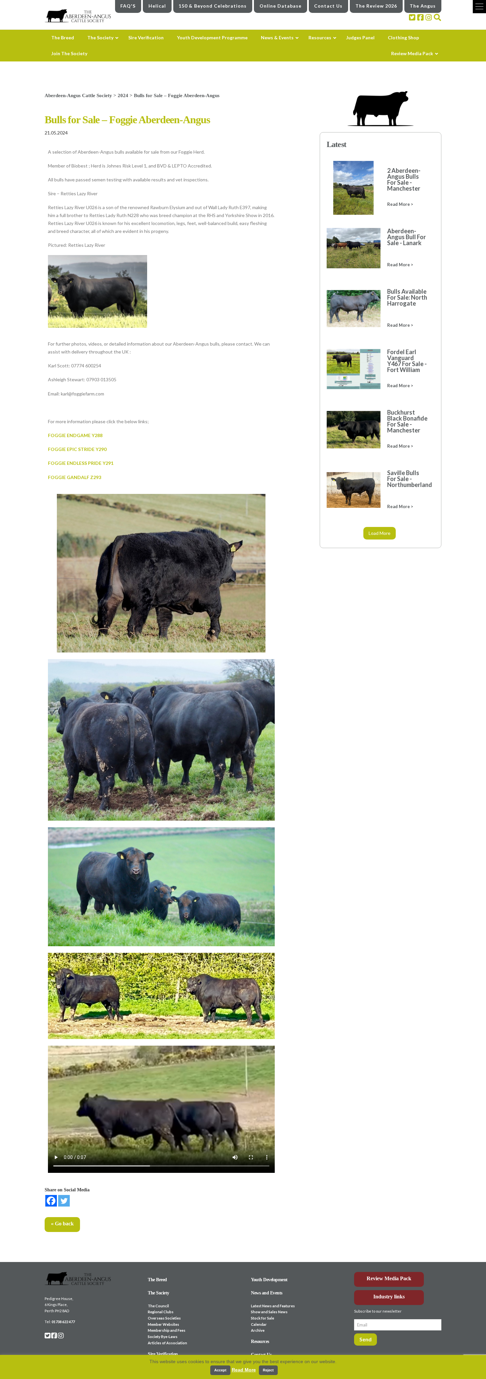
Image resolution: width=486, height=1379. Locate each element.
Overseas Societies (164, 1318)
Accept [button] (220, 1370)
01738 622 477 (63, 1322)
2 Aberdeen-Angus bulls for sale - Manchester (404, 179)
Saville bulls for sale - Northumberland (407, 479)
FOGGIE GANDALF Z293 (74, 477)
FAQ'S (128, 6)
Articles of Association (167, 1343)
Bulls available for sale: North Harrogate (407, 297)
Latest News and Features (273, 1306)
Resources (260, 1341)
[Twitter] (64, 1201)
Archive (257, 1330)
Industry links (389, 1296)
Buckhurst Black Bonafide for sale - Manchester (407, 421)
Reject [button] (268, 1370)
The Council (158, 1306)
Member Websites (163, 1324)
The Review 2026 (376, 6)
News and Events (266, 1292)
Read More (244, 1369)
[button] (479, 6)
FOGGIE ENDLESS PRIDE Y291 (80, 463)
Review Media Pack (389, 1278)
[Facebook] (51, 1201)
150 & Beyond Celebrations (213, 6)
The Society (158, 1292)
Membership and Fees (166, 1330)
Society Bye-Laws (163, 1336)
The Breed (157, 1279)
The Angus (423, 6)
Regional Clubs (161, 1312)
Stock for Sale (262, 1318)
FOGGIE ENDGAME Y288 (75, 435)
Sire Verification (163, 1354)
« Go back (62, 1223)
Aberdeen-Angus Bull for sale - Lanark (406, 237)
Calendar (259, 1324)
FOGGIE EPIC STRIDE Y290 (77, 449)
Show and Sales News (269, 1312)
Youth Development (269, 1279)
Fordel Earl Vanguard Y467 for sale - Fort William (407, 361)
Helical (157, 6)
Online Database (281, 6)
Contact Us (328, 6)
